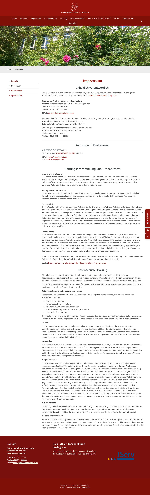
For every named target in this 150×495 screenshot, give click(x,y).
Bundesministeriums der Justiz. (102, 95)
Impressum (19, 69)
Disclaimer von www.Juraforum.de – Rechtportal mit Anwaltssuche (77, 263)
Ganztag (63, 18)
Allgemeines (36, 18)
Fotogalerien (128, 18)
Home (14, 18)
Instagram (90, 454)
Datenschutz (16, 90)
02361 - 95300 (20, 457)
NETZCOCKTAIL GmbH (65, 153)
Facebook (74, 454)
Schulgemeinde (50, 18)
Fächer (117, 18)
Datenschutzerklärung (80, 485)
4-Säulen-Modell (77, 18)
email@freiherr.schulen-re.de (25, 462)
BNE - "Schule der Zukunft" (99, 18)
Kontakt (72, 23)
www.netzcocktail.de (55, 159)
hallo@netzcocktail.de (57, 157)
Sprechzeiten (16, 95)
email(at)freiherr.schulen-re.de (61, 113)
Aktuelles (24, 18)
